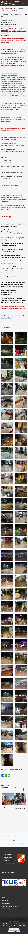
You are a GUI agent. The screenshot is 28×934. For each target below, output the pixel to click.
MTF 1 (3, 33)
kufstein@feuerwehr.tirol (9, 863)
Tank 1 (14, 29)
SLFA (22, 29)
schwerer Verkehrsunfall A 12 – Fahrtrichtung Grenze (20, 808)
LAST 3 (14, 31)
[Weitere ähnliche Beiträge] (25, 789)
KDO (9, 29)
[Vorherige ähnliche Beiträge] (21, 789)
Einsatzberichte (8, 8)
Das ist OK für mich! (14, 929)
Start (2, 8)
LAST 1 (24, 31)
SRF (2, 31)
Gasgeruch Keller (6, 807)
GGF (15, 8)
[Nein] (26, 928)
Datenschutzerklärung (14, 931)
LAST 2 (19, 31)
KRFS (6, 31)
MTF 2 (7, 33)
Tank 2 (18, 29)
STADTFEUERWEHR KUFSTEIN (14, 920)
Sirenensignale (5, 121)
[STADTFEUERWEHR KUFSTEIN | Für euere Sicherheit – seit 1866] (2, 2)
